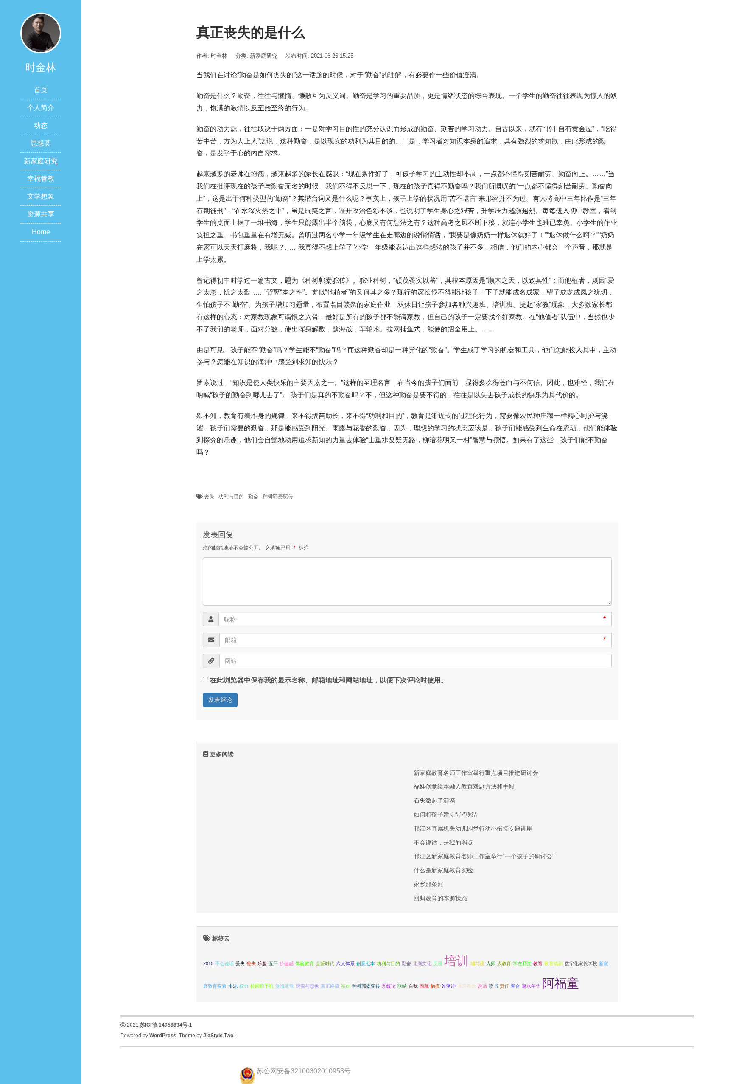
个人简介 (40, 107)
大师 (490, 963)
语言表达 (466, 986)
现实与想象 (307, 986)
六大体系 (345, 963)
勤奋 (253, 497)
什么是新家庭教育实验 (443, 870)
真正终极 (330, 986)
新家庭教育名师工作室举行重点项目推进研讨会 (476, 772)
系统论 (389, 986)
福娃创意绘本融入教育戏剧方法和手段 (464, 786)
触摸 (435, 986)
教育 (538, 963)
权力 (244, 986)
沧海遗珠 (284, 986)
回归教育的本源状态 (440, 898)
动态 (41, 125)
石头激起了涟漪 (434, 800)
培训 (456, 961)
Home (41, 232)
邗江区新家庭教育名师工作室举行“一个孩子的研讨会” (484, 856)
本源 (233, 986)
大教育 (504, 963)
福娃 (345, 986)
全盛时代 (325, 963)
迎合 (515, 986)
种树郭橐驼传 (278, 497)
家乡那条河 (428, 884)
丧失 (209, 497)
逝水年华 (531, 986)
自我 (413, 986)
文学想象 (40, 196)
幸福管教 (40, 178)
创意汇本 (365, 963)
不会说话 (224, 963)
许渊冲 (449, 986)
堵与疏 (477, 963)
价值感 (287, 963)
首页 (41, 89)
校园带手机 (262, 986)
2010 (208, 963)
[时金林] (40, 32)
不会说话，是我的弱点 (443, 842)
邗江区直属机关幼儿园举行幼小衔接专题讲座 (473, 828)
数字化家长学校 (581, 963)
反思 (437, 963)
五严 (273, 963)
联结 (402, 986)
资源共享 (40, 214)
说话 (482, 986)
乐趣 (262, 963)
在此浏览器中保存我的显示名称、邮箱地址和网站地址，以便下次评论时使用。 (329, 680)
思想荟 (41, 143)
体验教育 (304, 963)
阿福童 (560, 983)
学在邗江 (522, 963)
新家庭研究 (41, 161)
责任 (504, 986)
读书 (493, 986)
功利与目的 (231, 497)
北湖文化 (422, 963)
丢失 (240, 963)
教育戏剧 (553, 963)
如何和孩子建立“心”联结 (445, 814)
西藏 (424, 986)
